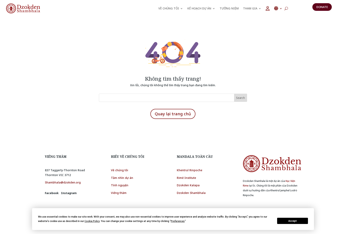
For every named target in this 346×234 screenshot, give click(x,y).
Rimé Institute (186, 178)
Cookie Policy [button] (92, 221)
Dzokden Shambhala (191, 193)
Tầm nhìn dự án (122, 178)
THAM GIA (250, 8)
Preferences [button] (178, 221)
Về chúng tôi (119, 170)
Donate (322, 7)
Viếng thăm (119, 193)
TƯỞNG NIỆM (229, 8)
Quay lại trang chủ (173, 113)
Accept (292, 221)
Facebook (52, 193)
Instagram (69, 193)
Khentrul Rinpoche (189, 170)
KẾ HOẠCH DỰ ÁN (199, 8)
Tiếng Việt (278, 8)
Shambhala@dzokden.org (63, 182)
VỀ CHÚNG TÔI (168, 8)
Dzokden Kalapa (188, 185)
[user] (268, 8)
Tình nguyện (119, 185)
